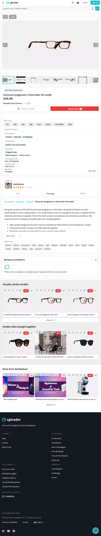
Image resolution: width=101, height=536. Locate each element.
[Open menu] (3, 3)
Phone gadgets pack (10, 399)
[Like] (18, 115)
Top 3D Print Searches (10, 486)
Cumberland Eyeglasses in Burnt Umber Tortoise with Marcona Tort (26, 315)
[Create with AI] (73, 3)
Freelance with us (9, 478)
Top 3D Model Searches (11, 482)
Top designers (57, 469)
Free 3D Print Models (60, 456)
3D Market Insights (9, 473)
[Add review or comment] (96, 259)
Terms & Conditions (9, 522)
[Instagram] (14, 531)
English (38, 522)
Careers (5, 443)
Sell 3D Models (8, 465)
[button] (92, 8)
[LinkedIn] (4, 531)
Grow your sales (8, 469)
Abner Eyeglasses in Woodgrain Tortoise (81, 315)
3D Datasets (56, 443)
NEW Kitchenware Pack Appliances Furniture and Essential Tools (57, 399)
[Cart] (78, 3)
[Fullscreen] (5, 17)
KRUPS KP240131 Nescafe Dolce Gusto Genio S (83, 399)
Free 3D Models (58, 451)
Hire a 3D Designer (59, 447)
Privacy (25, 522)
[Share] (83, 115)
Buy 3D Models (57, 434)
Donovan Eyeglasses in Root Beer (47, 315)
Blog (4, 438)
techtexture (18, 184)
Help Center (6, 447)
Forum (54, 477)
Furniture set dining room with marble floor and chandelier (55, 357)
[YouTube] (9, 531)
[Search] (97, 8)
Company (5, 434)
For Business (56, 438)
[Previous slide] (5, 45)
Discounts (55, 460)
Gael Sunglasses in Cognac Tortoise (15, 357)
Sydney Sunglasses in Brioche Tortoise (81, 357)
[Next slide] (96, 45)
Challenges (56, 473)
